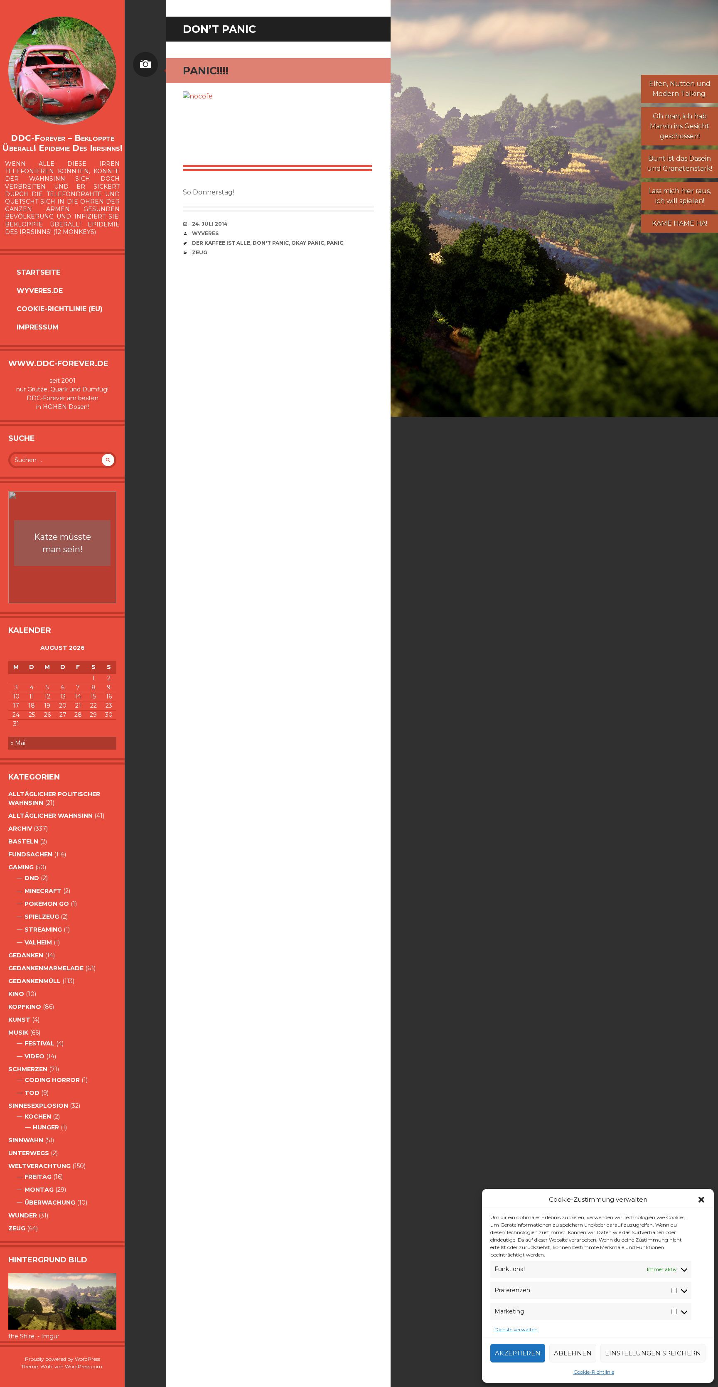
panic (335, 243)
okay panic (307, 243)
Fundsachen (30, 854)
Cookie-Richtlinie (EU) (60, 309)
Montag (39, 1189)
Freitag (38, 1176)
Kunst (19, 1019)
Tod (32, 1093)
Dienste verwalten (516, 1329)
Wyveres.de (40, 291)
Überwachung (50, 1202)
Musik (18, 1032)
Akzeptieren (518, 1353)
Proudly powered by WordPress (62, 1359)
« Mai (17, 743)
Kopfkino (24, 1007)
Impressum (38, 327)
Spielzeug (42, 916)
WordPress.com (83, 1366)
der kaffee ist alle (221, 243)
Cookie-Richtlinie (593, 1372)
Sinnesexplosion (38, 1105)
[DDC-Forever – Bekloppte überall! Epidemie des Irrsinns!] (62, 71)
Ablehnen (573, 1353)
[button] (701, 1199)
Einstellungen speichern (653, 1353)
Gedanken (25, 955)
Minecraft (43, 891)
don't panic (271, 243)
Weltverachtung (39, 1166)
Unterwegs (28, 1153)
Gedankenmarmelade (46, 968)
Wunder (22, 1215)
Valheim (38, 942)
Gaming (21, 867)
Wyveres (205, 233)
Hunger (46, 1127)
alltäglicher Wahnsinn (50, 815)
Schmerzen (27, 1069)
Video (34, 1056)
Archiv (20, 828)
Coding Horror (52, 1080)
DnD (32, 878)
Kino (16, 994)
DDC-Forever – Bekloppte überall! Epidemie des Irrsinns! (62, 143)
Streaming (43, 929)
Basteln (23, 841)
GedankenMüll (34, 981)
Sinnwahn (25, 1140)
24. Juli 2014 (210, 224)
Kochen (38, 1116)
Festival (39, 1043)
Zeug (16, 1228)
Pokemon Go (47, 903)
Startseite (38, 272)
